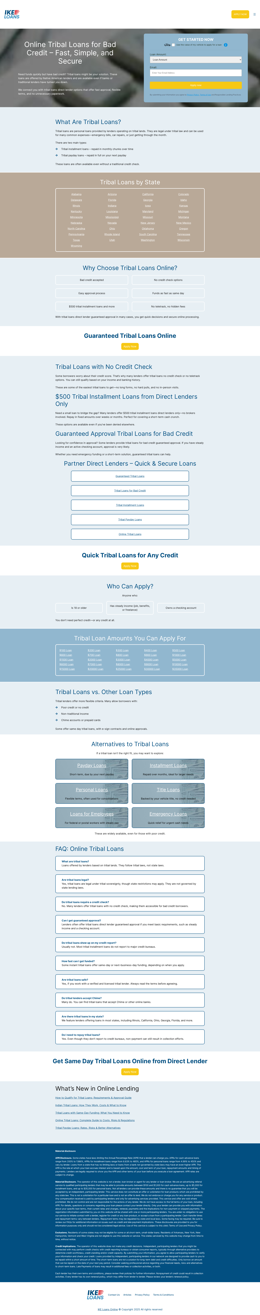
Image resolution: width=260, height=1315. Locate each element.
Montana (183, 217)
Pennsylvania (76, 234)
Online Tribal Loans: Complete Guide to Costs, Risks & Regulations (95, 1120)
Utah (112, 240)
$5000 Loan (179, 659)
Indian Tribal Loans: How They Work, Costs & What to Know (90, 1105)
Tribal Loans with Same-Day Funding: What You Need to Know (92, 1112)
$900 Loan (150, 655)
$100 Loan (65, 650)
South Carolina (148, 234)
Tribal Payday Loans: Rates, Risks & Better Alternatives (88, 1127)
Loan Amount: (158, 54)
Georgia (147, 199)
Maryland (147, 211)
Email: (153, 67)
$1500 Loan (66, 659)
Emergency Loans (168, 814)
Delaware (76, 199)
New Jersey (148, 222)
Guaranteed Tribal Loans (130, 476)
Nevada (112, 222)
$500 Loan (178, 650)
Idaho (183, 199)
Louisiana (112, 211)
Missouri (148, 217)
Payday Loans (91, 765)
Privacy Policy (193, 95)
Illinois (76, 205)
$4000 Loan (151, 659)
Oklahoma (148, 228)
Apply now (195, 85)
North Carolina (76, 228)
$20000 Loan (95, 669)
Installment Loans (168, 765)
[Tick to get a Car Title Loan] (226, 45)
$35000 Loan (180, 669)
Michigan (183, 211)
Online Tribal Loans (130, 534)
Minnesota (76, 217)
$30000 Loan (152, 669)
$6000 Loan (66, 664)
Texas (76, 240)
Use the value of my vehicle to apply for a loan (199, 45)
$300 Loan (122, 650)
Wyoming (76, 245)
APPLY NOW (240, 14)
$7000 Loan (95, 664)
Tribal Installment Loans (130, 505)
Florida (112, 199)
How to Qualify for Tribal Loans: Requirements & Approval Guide (93, 1097)
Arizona (112, 194)
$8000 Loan (123, 664)
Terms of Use (205, 95)
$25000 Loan (124, 669)
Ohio (112, 228)
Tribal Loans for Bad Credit (130, 490)
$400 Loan (150, 650)
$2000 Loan (95, 659)
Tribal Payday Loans (130, 519)
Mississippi (112, 217)
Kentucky (76, 211)
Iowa (148, 205)
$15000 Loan (67, 669)
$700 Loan (94, 655)
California (147, 194)
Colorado (183, 194)
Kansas (183, 205)
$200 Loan (94, 650)
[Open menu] (254, 14)
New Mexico (183, 222)
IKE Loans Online (108, 1309)
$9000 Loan (151, 664)
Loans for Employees (92, 814)
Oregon (183, 228)
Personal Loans (92, 789)
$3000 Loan (123, 659)
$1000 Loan (179, 655)
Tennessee (183, 234)
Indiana (112, 205)
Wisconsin (184, 240)
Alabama (76, 194)
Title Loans (168, 789)
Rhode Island (112, 234)
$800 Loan (122, 655)
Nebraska (76, 222)
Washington (148, 240)
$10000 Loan (180, 664)
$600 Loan (65, 655)
